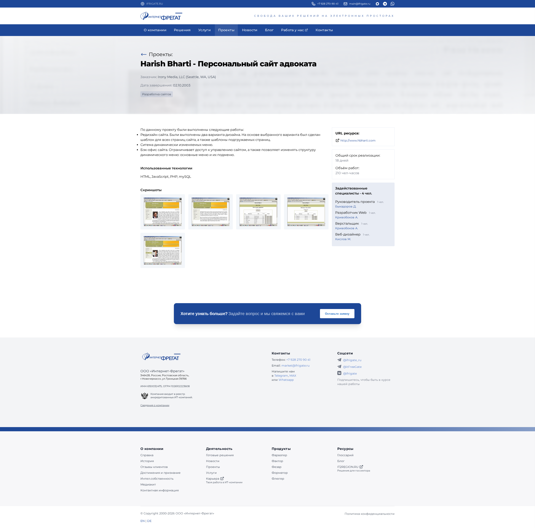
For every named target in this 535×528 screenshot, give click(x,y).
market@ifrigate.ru (296, 365)
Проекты (213, 467)
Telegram (281, 375)
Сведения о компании (154, 405)
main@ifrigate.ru (359, 3)
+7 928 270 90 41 (298, 360)
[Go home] (161, 356)
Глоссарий (345, 455)
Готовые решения (220, 455)
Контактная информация (159, 490)
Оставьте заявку (337, 313)
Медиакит (148, 484)
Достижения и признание (160, 473)
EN (142, 521)
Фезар (277, 467)
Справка (146, 455)
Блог (341, 461)
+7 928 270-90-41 (327, 3)
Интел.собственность (156, 478)
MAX (292, 375)
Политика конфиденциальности (370, 514)
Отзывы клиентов (154, 467)
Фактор (277, 461)
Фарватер (279, 455)
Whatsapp (286, 380)
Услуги (211, 473)
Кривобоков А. (346, 217)
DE (149, 521)
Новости (212, 461)
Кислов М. (343, 239)
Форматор (280, 473)
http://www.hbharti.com (358, 140)
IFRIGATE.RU (154, 3)
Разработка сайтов (156, 94)
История (147, 461)
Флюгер (278, 478)
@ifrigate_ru (352, 360)
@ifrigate (350, 373)
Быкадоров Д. (345, 206)
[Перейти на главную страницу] (161, 16)
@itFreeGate (352, 367)
